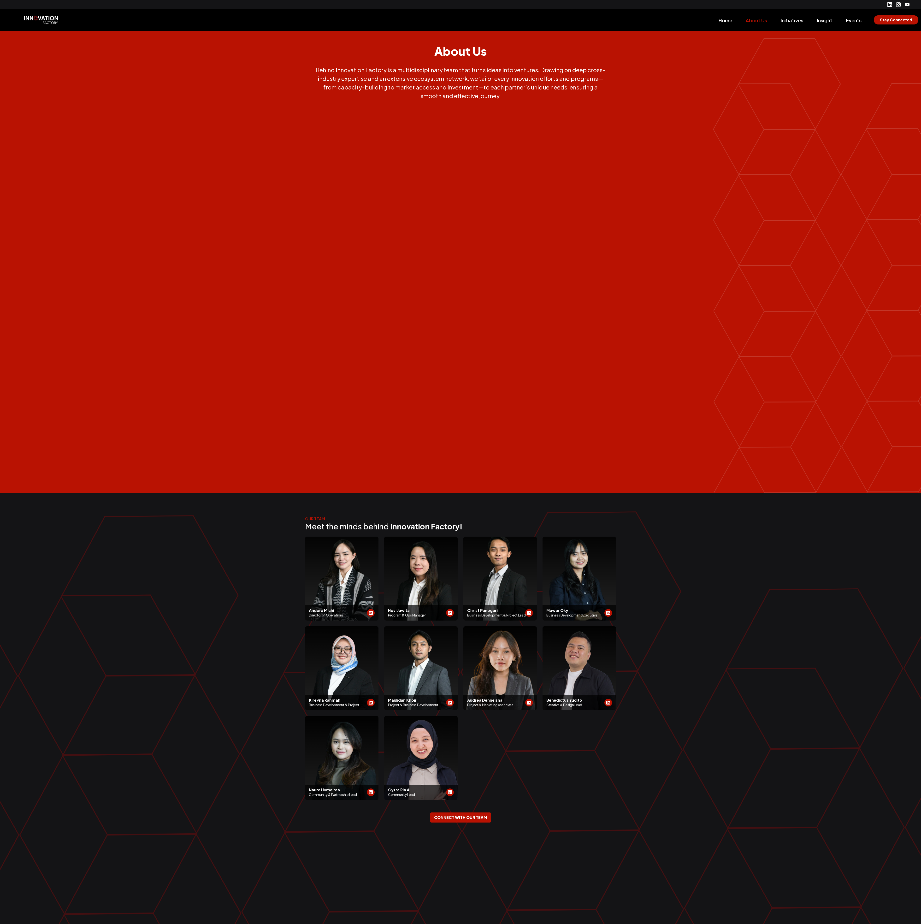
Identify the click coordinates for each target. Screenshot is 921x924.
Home (725, 20)
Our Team (315, 518)
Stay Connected (896, 19)
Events (854, 20)
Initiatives (791, 20)
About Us (756, 20)
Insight (824, 20)
